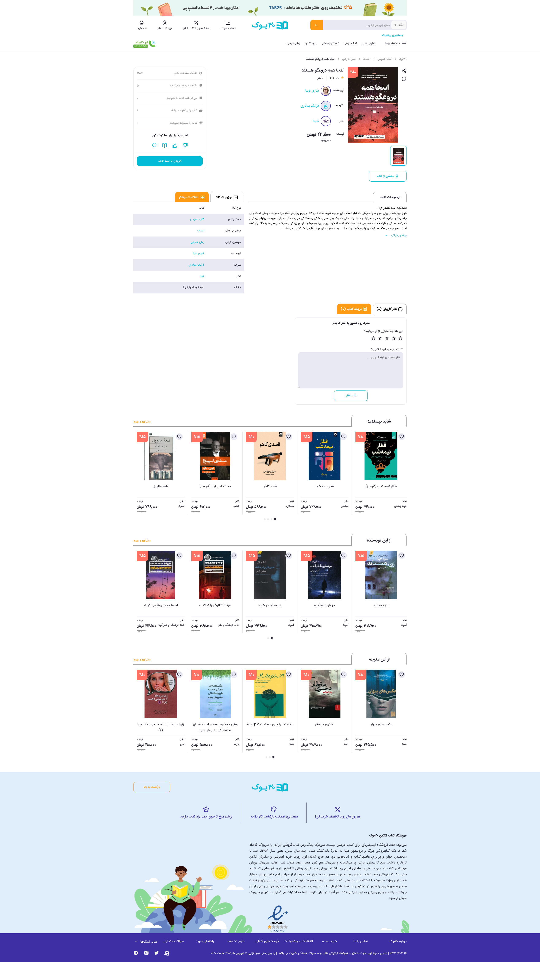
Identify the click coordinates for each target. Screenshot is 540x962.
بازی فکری (311, 43)
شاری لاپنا (312, 91)
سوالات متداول (173, 941)
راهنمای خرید (205, 941)
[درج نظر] (404, 79)
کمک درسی (350, 43)
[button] (138, 476)
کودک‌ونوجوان (330, 43)
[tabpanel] (188, 247)
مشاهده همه (142, 422)
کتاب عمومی (384, 59)
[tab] (227, 197)
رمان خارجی (349, 59)
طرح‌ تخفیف (236, 941)
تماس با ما (360, 941)
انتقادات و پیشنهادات (298, 941)
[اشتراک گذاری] (404, 71)
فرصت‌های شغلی (267, 941)
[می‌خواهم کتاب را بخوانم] (164, 145)
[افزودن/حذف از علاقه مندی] (401, 436)
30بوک (403, 59)
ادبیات (366, 59)
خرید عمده (329, 941)
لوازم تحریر (368, 43)
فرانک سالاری (310, 106)
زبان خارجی (293, 43)
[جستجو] (316, 25)
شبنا (316, 121)
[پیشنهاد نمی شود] (185, 145)
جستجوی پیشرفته (392, 35)
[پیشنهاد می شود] (175, 145)
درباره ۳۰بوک (398, 941)
